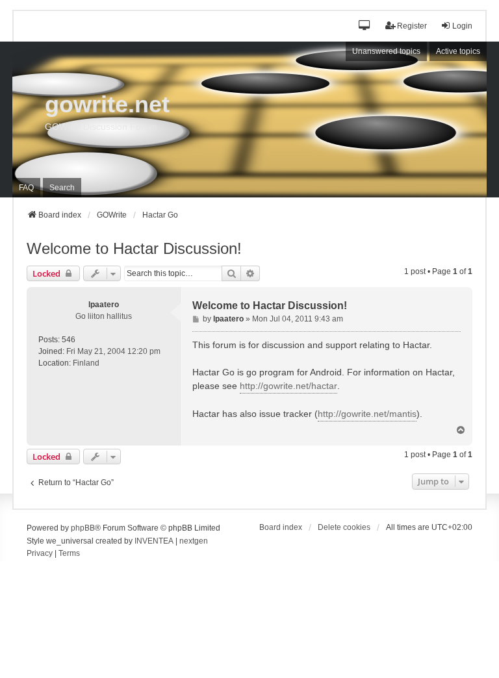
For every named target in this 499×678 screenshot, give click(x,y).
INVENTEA (153, 541)
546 (68, 339)
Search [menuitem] (62, 187)
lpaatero (103, 304)
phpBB (83, 528)
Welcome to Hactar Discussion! (134, 248)
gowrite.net (107, 104)
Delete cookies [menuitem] (344, 527)
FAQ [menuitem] (26, 187)
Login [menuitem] (462, 26)
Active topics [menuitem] (458, 51)
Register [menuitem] (412, 26)
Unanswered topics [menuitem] (386, 51)
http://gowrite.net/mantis (367, 413)
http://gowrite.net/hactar (288, 386)
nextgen (193, 541)
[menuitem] (40, 554)
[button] (365, 26)
